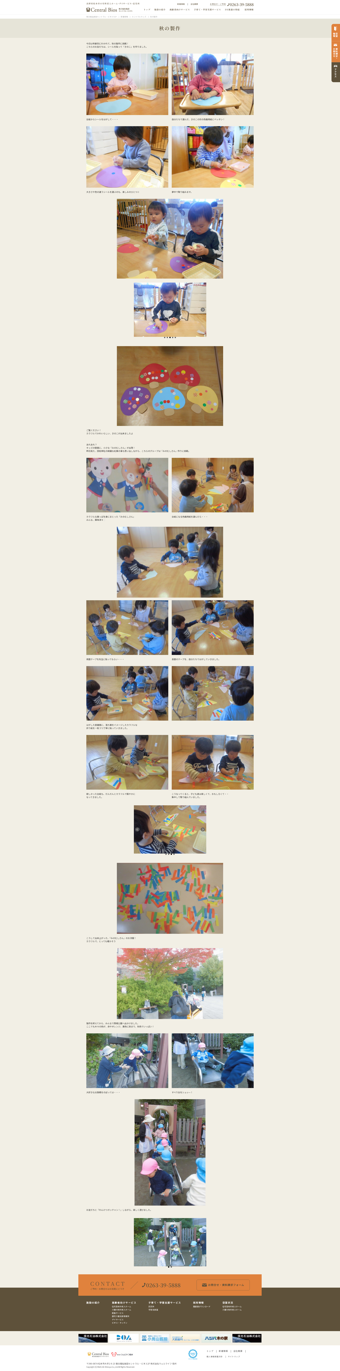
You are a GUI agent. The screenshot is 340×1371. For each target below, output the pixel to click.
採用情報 (249, 9)
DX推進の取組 (232, 9)
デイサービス (118, 1319)
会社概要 (194, 4)
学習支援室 (153, 1309)
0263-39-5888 (242, 4)
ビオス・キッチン (119, 1322)
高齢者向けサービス (180, 9)
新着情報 (181, 4)
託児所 (151, 1306)
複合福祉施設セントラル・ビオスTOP (101, 16)
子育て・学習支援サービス (207, 9)
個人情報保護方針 (215, 1356)
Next (203, 310)
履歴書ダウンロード (202, 1306)
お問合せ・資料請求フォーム (226, 1285)
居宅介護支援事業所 (120, 1316)
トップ (147, 9)
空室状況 (227, 1302)
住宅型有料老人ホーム (121, 1306)
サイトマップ (234, 1356)
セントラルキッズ (139, 16)
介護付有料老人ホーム (121, 1309)
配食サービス (118, 1313)
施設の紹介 (160, 9)
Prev (137, 310)
